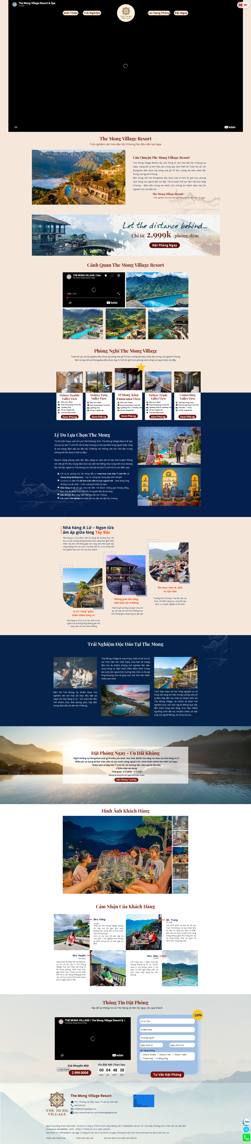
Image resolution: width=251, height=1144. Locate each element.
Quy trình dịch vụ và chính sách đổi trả (120, 1138)
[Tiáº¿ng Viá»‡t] (240, 5)
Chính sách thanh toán (56, 1138)
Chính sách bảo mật (84, 1138)
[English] (246, 5)
